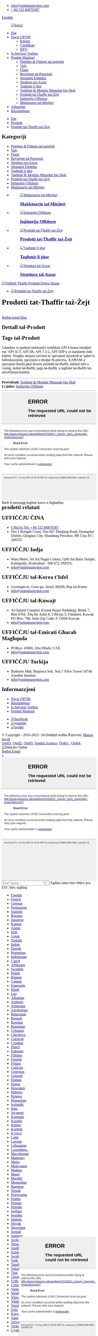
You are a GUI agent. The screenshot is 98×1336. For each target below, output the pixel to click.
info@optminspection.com (30, 6)
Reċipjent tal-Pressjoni (36, 74)
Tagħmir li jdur (30, 86)
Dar (13, 33)
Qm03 (6, 743)
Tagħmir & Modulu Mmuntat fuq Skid (47, 90)
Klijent (25, 41)
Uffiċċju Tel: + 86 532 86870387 (35, 527)
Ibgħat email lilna (14, 317)
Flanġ (24, 70)
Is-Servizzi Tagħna (24, 53)
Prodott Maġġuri (23, 58)
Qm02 (17, 743)
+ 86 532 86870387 (25, 10)
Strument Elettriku (33, 78)
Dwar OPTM (20, 37)
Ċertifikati (27, 45)
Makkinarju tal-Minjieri (37, 103)
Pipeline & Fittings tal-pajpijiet (42, 62)
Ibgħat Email (11, 751)
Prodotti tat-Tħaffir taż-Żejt (39, 94)
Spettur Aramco (46, 743)
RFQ (23, 49)
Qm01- (64, 743)
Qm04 (75, 743)
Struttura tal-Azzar (33, 82)
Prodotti (16, 123)
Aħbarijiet (18, 107)
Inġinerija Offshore (33, 99)
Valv (23, 66)
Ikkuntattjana (20, 111)
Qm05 (28, 743)
